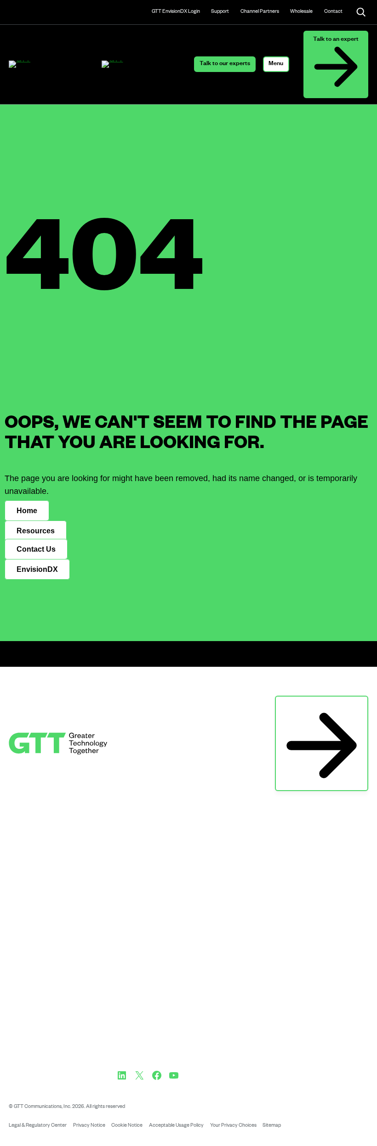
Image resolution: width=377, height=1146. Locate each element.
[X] (139, 1075)
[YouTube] (173, 1075)
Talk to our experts (225, 64)
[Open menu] (276, 64)
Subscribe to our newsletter (322, 705)
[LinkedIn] (121, 1075)
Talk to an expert (336, 40)
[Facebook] (156, 1075)
